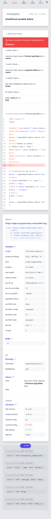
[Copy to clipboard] (43, 228)
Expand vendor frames (15, 34)
